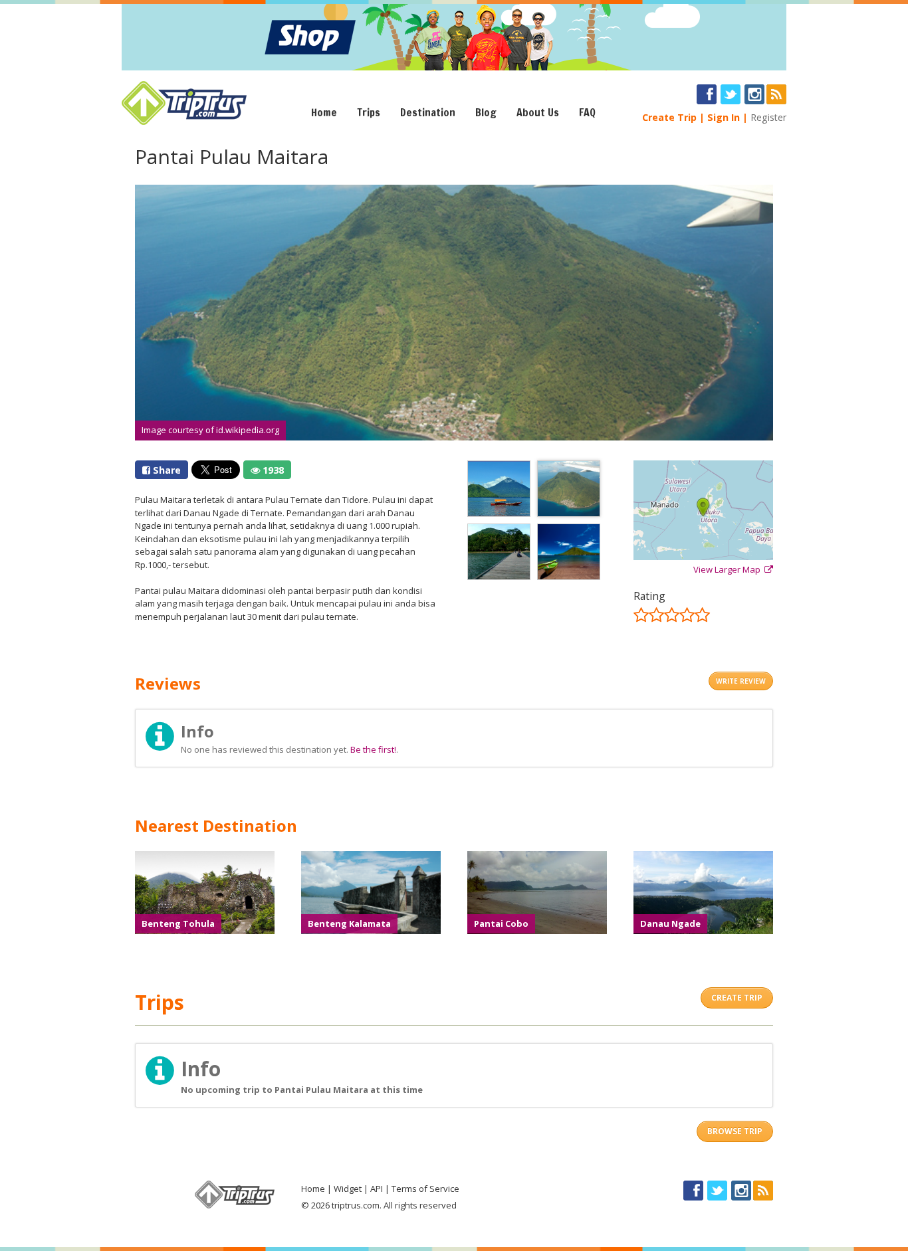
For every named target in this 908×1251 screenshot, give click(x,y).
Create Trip (669, 117)
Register (768, 117)
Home (324, 112)
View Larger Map (728, 569)
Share (165, 470)
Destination (427, 112)
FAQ (587, 112)
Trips (368, 112)
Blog (486, 112)
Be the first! (373, 749)
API (376, 1189)
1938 (272, 470)
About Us (537, 112)
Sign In (723, 117)
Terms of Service (425, 1189)
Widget (348, 1189)
